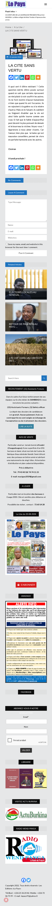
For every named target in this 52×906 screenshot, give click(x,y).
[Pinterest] (27, 77)
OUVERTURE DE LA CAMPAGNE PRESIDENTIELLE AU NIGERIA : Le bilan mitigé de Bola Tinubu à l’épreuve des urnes (25, 17)
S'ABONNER (28, 584)
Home (8, 27)
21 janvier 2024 (15, 57)
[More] (38, 77)
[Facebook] (11, 77)
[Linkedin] (21, 77)
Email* (26, 717)
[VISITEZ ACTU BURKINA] (26, 814)
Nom (26, 727)
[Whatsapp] (32, 77)
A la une (18, 27)
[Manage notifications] (6, 900)
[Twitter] (16, 77)
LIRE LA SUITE (26, 426)
